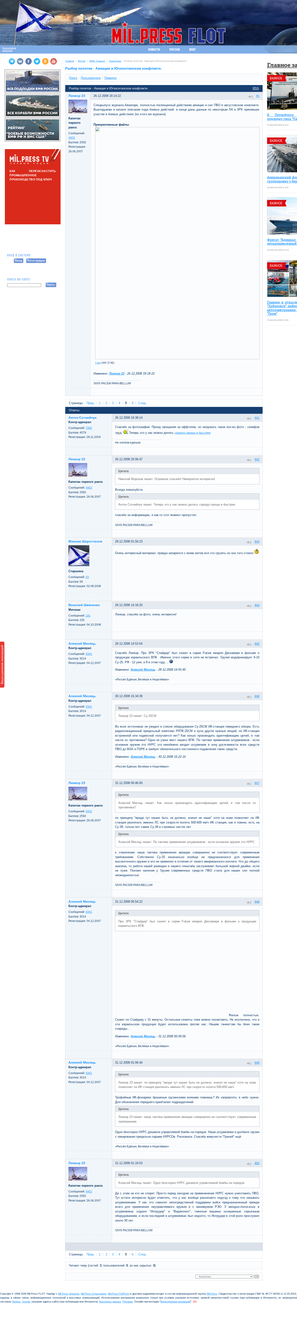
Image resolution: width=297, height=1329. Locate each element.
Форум (81, 61)
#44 (257, 605)
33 (87, 577)
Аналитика (115, 61)
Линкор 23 (116, 373)
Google (26, 1301)
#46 (257, 696)
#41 (257, 418)
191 (88, 615)
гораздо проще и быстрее (192, 432)
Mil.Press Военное (68, 1293)
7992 (89, 428)
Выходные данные (110, 1301)
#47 (257, 783)
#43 (257, 541)
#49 (257, 1063)
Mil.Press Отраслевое (93, 1293)
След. (142, 403)
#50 (257, 1163)
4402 (71, 137)
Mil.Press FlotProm (118, 1293)
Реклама (128, 1301)
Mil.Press (212, 1293)
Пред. (91, 403)
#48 (257, 901)
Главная (69, 61)
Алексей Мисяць (143, 669)
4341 (89, 654)
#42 (257, 459)
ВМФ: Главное (97, 61)
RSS (256, 88)
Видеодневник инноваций (2, 664)
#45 (257, 644)
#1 (257, 96)
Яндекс (16, 1301)
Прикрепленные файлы (111, 124)
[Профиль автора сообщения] (77, 112)
